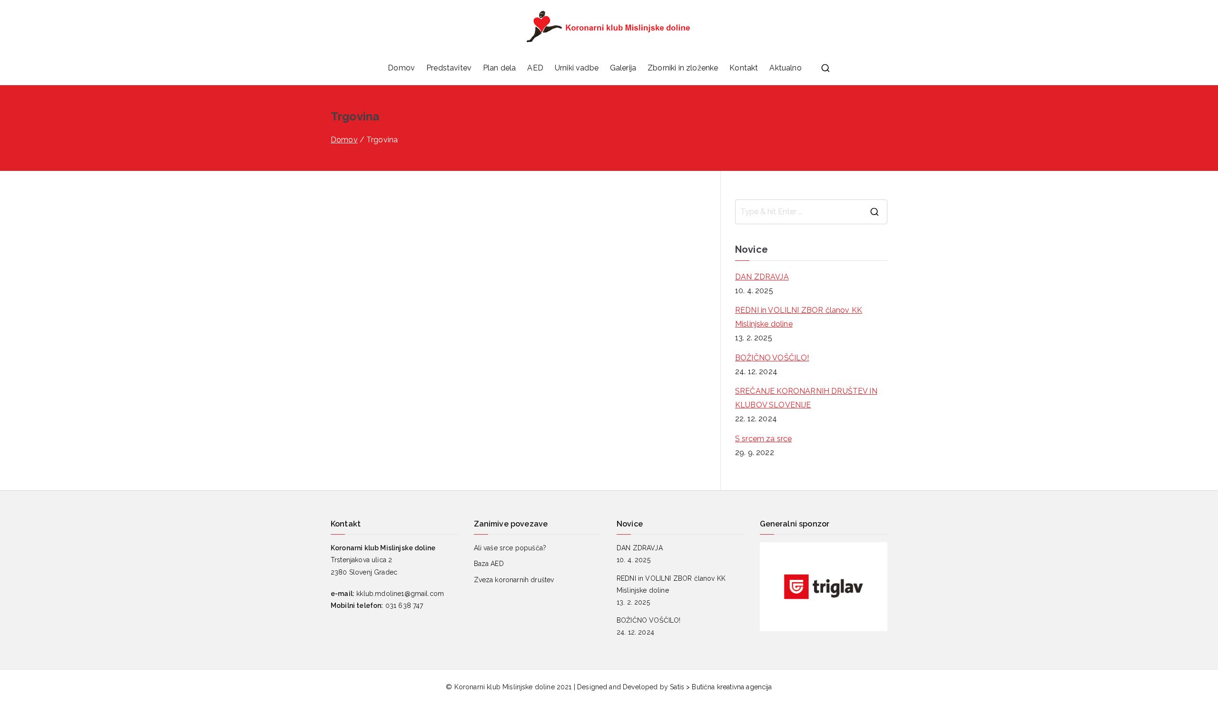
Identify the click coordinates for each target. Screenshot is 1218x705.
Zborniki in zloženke (683, 67)
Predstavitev (448, 67)
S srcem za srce (763, 438)
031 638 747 (404, 605)
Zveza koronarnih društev (514, 580)
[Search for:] (811, 212)
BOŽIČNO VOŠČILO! (772, 357)
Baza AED (489, 563)
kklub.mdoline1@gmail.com (400, 593)
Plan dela (499, 67)
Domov (401, 67)
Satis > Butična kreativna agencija (721, 687)
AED (535, 67)
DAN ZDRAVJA (762, 276)
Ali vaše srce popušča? (510, 548)
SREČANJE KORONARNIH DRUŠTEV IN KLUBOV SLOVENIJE (806, 398)
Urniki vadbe (577, 67)
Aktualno (785, 67)
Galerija (623, 67)
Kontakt (743, 67)
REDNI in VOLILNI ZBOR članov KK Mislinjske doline (798, 317)
